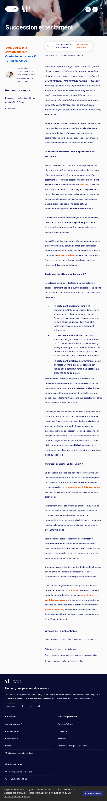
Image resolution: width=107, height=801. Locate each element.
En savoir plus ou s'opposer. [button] (17, 796)
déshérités (85, 184)
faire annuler (73, 590)
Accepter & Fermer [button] (93, 793)
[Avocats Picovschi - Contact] (88, 9)
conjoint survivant (66, 255)
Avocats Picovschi (54, 609)
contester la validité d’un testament (83, 487)
